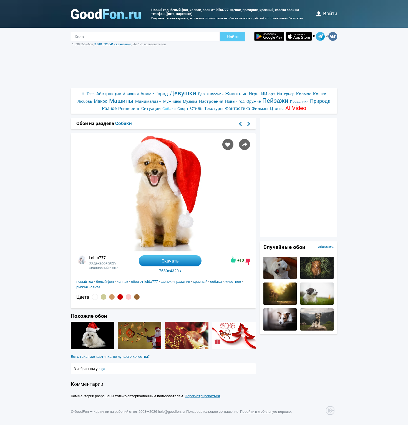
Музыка (190, 101)
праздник (182, 281)
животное (233, 281)
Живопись (214, 93)
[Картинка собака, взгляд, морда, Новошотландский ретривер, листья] (317, 277)
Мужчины (172, 101)
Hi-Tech (88, 93)
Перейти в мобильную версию (265, 411)
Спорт (182, 108)
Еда (201, 93)
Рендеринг (129, 108)
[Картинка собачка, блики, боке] (280, 303)
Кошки (319, 93)
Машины (121, 101)
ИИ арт (268, 93)
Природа (320, 101)
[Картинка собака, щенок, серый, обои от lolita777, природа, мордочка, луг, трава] (317, 303)
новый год (84, 281)
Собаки (169, 108)
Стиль (196, 108)
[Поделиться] (244, 144)
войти (330, 13)
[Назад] (240, 124)
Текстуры (213, 108)
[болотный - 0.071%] (103, 297)
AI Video (295, 108)
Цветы (277, 108)
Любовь (84, 101)
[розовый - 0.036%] (128, 297)
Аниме (147, 93)
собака (216, 281)
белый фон (105, 281)
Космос (303, 93)
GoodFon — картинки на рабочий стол (105, 411)
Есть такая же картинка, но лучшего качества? (110, 356)
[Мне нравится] (233, 259)
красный (200, 281)
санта (95, 286)
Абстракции (108, 93)
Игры (254, 93)
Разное (109, 108)
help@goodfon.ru (171, 411)
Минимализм (148, 101)
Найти (232, 36)
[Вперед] (248, 124)
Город (161, 93)
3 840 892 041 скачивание (112, 44)
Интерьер (285, 93)
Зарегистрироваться (202, 395)
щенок (166, 281)
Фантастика (237, 108)
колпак (122, 281)
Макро (100, 101)
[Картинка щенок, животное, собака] (280, 277)
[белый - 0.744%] (95, 297)
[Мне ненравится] (247, 262)
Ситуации (151, 108)
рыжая (82, 286)
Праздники (299, 101)
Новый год (235, 101)
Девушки (183, 93)
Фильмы (260, 108)
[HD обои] (269, 36)
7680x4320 (169, 271)
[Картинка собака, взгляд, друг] (280, 329)
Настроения (211, 101)
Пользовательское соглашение (212, 411)
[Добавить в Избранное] (227, 144)
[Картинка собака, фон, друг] (317, 329)
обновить (326, 247)
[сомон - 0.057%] (112, 297)
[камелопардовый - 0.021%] (137, 297)
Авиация (131, 93)
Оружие (253, 101)
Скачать (170, 261)
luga (102, 368)
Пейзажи (275, 100)
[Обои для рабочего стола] (106, 14)
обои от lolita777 (144, 281)
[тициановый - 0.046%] (120, 297)
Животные (236, 93)
